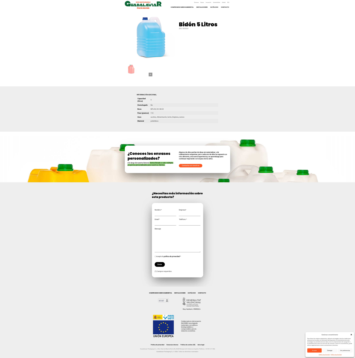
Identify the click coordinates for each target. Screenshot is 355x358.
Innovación (208, 2)
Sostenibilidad (216, 2)
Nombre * (158, 210)
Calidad (223, 2)
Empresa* (182, 210)
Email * (157, 219)
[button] (351, 335)
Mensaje (158, 229)
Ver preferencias (345, 350)
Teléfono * (183, 219)
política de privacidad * (172, 256)
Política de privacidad (324, 354)
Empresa (196, 2)
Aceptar (314, 350)
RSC (228, 2)
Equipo (202, 2)
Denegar (329, 350)
